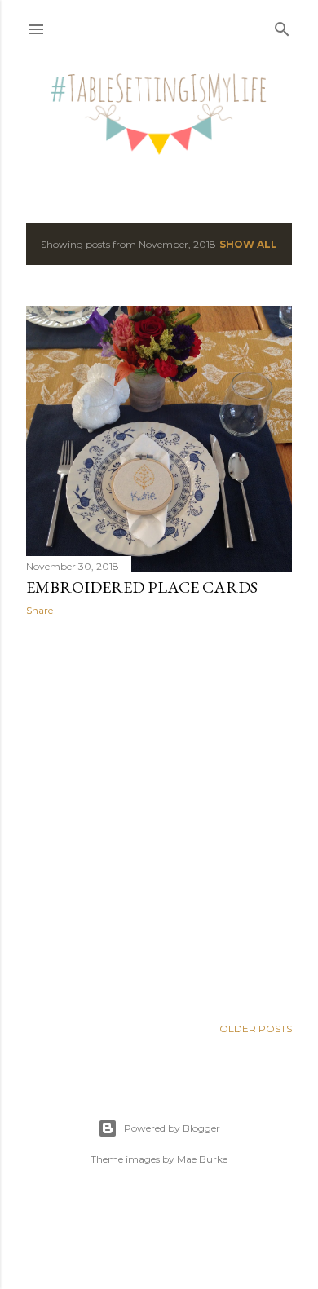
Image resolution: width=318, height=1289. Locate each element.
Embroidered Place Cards (142, 587)
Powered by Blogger (172, 1128)
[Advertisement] (159, 816)
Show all (248, 244)
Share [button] (39, 610)
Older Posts (255, 1028)
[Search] (282, 26)
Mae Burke (202, 1159)
